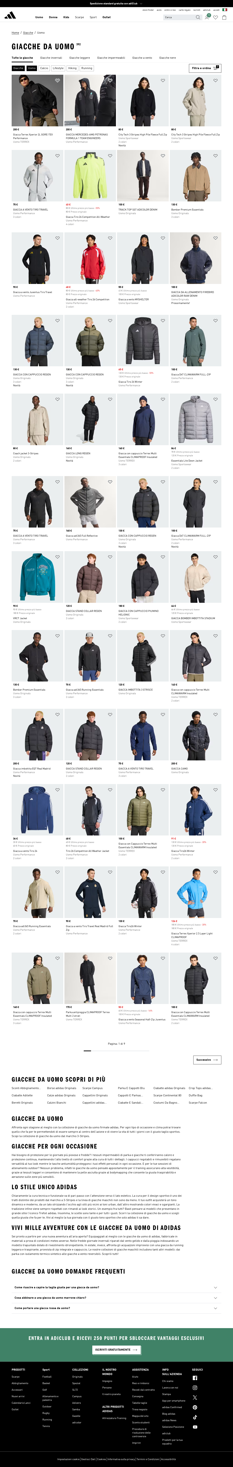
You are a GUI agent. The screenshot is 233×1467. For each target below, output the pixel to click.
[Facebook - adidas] (206, 1378)
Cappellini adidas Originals (93, 1103)
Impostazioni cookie (68, 1459)
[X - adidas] (206, 1398)
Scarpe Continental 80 (167, 1095)
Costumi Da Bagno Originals (165, 1103)
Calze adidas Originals (61, 1095)
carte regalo (184, 10)
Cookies (101, 1459)
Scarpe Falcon (198, 1102)
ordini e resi (170, 10)
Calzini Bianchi (56, 1102)
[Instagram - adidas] (206, 1388)
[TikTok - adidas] (206, 1418)
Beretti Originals (22, 1102)
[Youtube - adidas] (206, 1427)
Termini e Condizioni (148, 1459)
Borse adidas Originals (61, 1088)
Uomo (39, 17)
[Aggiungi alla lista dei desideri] (57, 81)
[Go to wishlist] (215, 17)
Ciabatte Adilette (22, 1095)
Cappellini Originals (95, 1095)
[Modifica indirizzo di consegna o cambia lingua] (225, 10)
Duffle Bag (195, 1095)
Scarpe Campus (92, 1088)
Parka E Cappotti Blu (131, 1088)
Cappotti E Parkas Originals (129, 1096)
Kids (66, 17)
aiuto (159, 10)
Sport (93, 17)
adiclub (206, 10)
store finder (148, 10)
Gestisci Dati (88, 1459)
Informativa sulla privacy (121, 1459)
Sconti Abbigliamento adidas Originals (25, 1089)
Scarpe (79, 17)
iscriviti (196, 10)
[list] (116, 58)
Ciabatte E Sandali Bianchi (129, 1103)
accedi (216, 10)
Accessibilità (168, 1459)
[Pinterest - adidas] (206, 1408)
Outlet (106, 17)
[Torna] (10, 15)
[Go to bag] (224, 17)
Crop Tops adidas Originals (200, 1089)
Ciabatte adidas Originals (169, 1088)
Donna (53, 17)
